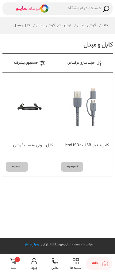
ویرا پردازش (31, 245)
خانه (103, 25)
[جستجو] (106, 8)
